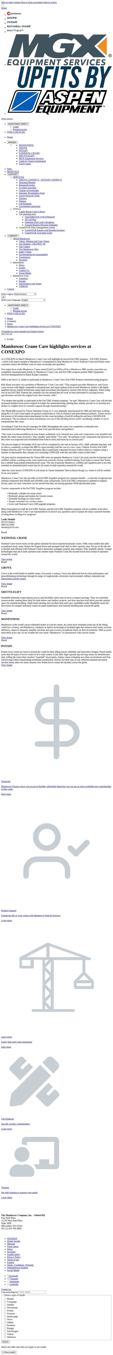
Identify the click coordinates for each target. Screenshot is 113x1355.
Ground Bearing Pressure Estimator (41, 225)
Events (22, 268)
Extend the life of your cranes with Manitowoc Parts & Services (30, 915)
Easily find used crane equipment (16, 1042)
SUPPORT (13, 174)
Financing (5, 781)
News (21, 265)
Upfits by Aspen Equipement (32, 161)
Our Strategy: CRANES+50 (32, 244)
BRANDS (12, 142)
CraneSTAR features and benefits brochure (45, 230)
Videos (10, 1334)
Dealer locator (13, 1241)
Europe (22, 281)
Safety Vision (25, 252)
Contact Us (24, 270)
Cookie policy (13, 1254)
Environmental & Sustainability (33, 254)
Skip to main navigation (32, 2)
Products (11, 1325)
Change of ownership (29, 190)
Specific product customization (15, 1124)
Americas (23, 278)
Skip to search (50, 2)
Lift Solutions (25, 203)
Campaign (12, 1301)
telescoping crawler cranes (13, 578)
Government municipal (29, 206)
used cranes (6, 1037)
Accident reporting (27, 188)
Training (23, 198)
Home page (12, 1316)
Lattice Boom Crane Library (32, 211)
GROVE (23, 148)
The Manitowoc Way (29, 249)
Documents (12, 1307)
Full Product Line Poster (30, 283)
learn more (6, 794)
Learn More (6, 1197)
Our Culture (24, 246)
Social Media (25, 273)
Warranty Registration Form (32, 193)
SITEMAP (12, 1238)
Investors (23, 260)
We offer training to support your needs (19, 1192)
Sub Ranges (12, 1331)
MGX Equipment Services (31, 158)
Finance (22, 201)
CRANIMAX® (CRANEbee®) (40, 217)
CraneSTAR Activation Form (38, 233)
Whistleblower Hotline (17, 1267)
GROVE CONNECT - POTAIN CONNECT (40, 180)
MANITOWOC (26, 145)
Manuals (11, 1244)
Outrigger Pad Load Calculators (39, 222)
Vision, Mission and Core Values (34, 241)
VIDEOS (23, 286)
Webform (11, 1337)
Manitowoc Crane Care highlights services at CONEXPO (34, 326)
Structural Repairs (27, 182)
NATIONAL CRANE (29, 153)
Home (10, 318)
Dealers (10, 1304)
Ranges (10, 1328)
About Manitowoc (21, 238)
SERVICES (18, 177)
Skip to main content (11, 2)
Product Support (8, 910)
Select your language (11, 300)
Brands (10, 1299)
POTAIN (23, 150)
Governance (24, 257)
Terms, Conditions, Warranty (20, 1265)
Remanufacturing (27, 185)
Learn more (6, 920)
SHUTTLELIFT (27, 156)
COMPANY (13, 236)
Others (10, 1322)
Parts (9, 169)
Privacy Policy (14, 1257)
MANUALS (13, 171)
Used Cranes (25, 164)
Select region (7, 294)
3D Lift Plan (30, 219)
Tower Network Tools (29, 195)
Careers (10, 289)
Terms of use (13, 1259)
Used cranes (12, 1246)
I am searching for (9, 1292)
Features (11, 1313)
